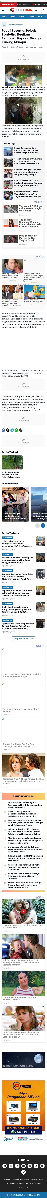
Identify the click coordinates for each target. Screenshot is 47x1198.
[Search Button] (44, 10)
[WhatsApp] (16, 430)
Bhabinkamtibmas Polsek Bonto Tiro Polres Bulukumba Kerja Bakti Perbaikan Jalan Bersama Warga (12, 474)
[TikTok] (36, 1166)
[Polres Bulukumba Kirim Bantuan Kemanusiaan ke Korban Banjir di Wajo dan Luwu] (8, 151)
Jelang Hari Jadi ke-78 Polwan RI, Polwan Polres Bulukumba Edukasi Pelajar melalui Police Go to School (24, 831)
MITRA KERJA (23, 1187)
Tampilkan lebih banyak (24, 639)
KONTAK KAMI (35, 1183)
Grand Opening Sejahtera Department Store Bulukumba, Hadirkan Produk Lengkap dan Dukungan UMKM (22, 813)
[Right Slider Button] (44, 16)
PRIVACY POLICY (37, 1179)
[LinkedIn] (42, 1166)
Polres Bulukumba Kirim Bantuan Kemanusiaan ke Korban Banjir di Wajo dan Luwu (26, 150)
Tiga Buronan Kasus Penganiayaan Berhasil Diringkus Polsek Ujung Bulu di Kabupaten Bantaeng (18, 626)
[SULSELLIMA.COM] (23, 10)
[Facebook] (3, 430)
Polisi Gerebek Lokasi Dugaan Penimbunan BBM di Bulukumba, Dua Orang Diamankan (25, 805)
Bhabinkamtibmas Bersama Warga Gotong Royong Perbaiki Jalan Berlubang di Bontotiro (16, 609)
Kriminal (41, 17)
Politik (12, 17)
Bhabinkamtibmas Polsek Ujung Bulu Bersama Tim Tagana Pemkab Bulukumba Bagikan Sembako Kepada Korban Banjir (27, 194)
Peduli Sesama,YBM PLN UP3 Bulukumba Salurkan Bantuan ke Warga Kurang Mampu (28, 183)
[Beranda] (4, 24)
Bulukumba (7, 538)
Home (4, 17)
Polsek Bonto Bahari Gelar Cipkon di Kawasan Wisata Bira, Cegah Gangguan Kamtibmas (17, 560)
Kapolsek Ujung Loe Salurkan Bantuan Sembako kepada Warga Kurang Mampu (27, 172)
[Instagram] (17, 1166)
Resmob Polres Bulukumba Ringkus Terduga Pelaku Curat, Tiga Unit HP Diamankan (24, 867)
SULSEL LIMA (17, 1195)
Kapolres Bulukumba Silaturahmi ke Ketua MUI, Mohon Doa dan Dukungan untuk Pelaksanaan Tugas (17, 593)
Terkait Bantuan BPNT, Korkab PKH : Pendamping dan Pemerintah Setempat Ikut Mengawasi (28, 161)
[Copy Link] (20, 430)
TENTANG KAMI (22, 1183)
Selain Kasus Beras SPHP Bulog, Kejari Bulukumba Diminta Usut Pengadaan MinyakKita (25, 858)
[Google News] (29, 1166)
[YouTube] (23, 1166)
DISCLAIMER (11, 1183)
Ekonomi (31, 17)
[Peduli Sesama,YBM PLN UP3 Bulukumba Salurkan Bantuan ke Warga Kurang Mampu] (8, 184)
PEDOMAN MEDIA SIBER (20, 1179)
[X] (7, 430)
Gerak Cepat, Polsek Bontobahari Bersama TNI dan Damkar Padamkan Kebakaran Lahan (25, 849)
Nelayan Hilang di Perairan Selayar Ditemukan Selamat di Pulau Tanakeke (24, 876)
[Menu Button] (3, 10)
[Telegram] (12, 430)
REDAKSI (7, 1179)
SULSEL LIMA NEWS (33, 1195)
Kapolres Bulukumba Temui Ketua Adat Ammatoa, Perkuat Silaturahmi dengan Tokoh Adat (17, 576)
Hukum (21, 17)
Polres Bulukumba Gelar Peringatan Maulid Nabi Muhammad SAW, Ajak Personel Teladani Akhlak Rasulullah (16, 543)
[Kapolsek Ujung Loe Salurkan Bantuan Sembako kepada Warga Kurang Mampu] (8, 173)
